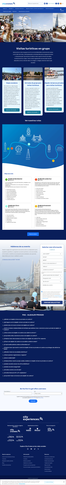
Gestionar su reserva (27, 463)
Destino (14, 11)
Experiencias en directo (24, 11)
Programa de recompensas (29, 465)
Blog (3, 463)
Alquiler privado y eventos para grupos (34, 8)
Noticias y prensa (27, 461)
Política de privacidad (49, 461)
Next (63, 27)
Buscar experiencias (33, 3)
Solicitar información (11, 110)
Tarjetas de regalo (7, 11)
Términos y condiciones (50, 456)
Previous (2, 27)
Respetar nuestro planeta (7, 461)
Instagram (27, 449)
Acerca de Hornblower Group (8, 456)
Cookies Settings (48, 471)
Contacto (25, 459)
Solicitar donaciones (6, 465)
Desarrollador (47, 469)
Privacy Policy (22, 483)
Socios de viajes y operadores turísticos (31, 467)
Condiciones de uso (49, 459)
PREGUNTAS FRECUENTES (28, 456)
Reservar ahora (33, 234)
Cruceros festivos (19, 8)
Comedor (11, 8)
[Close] (64, 481)
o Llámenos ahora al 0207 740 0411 (11, 259)
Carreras (4, 459)
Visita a (4, 8)
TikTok (34, 449)
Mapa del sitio (47, 465)
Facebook (31, 449)
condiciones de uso (58, 295)
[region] (33, 482)
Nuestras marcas (49, 8)
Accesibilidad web (48, 467)
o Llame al (52, 249)
